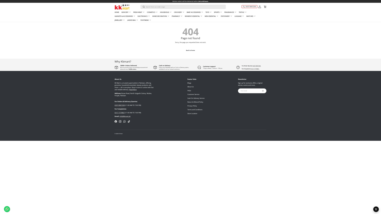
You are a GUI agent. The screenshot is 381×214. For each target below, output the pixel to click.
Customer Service (193, 94)
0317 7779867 (255, 69)
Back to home (190, 50)
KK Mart (120, 133)
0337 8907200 (257, 66)
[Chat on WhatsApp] (7, 209)
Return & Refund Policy (195, 102)
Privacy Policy (192, 106)
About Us (190, 87)
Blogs (189, 83)
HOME (117, 12)
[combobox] (183, 7)
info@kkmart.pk (125, 116)
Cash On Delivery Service (195, 98)
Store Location (192, 113)
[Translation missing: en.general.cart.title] (376, 209)
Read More (133, 90)
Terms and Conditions (194, 110)
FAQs (189, 91)
